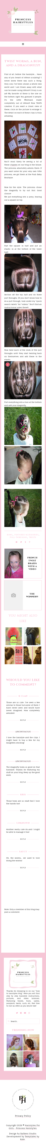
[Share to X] (21, 542)
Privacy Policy (23, 1116)
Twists (32, 537)
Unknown (23, 823)
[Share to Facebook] (16, 542)
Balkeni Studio (28, 1133)
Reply (23, 720)
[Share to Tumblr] (25, 542)
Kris (23, 794)
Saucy (23, 851)
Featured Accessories (26, 535)
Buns (9, 535)
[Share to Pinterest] (29, 542)
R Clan (23, 696)
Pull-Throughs (18, 537)
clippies (13, 165)
